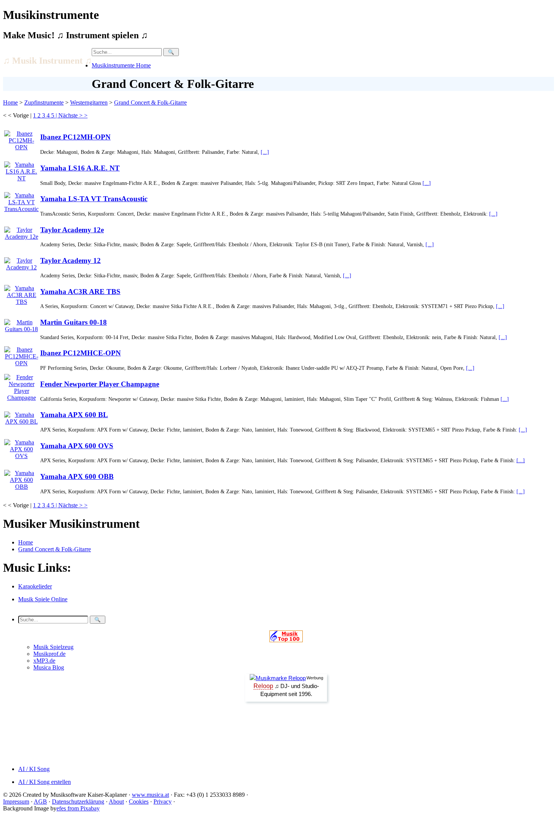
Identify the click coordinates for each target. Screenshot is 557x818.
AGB (40, 801)
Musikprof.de (49, 654)
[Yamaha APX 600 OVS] (21, 447)
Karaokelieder (35, 586)
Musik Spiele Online (42, 599)
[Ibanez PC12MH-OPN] (21, 138)
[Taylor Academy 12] (21, 262)
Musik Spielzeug (53, 647)
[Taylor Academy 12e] (21, 231)
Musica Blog (48, 667)
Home (10, 102)
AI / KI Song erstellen (44, 782)
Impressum (16, 801)
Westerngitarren (89, 102)
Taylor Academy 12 (70, 260)
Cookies (139, 801)
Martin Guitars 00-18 (73, 322)
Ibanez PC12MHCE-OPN (80, 353)
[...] (265, 152)
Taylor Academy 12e (72, 230)
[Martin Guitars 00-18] (21, 324)
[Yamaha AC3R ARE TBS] (21, 293)
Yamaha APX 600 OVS (76, 446)
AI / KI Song (34, 769)
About (116, 801)
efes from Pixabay (78, 808)
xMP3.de (44, 660)
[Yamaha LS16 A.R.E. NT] (21, 169)
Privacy (162, 801)
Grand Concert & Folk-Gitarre (150, 102)
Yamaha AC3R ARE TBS (80, 292)
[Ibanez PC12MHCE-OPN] (21, 354)
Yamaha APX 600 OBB (77, 476)
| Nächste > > (72, 115)
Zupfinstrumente (44, 102)
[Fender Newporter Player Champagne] (21, 385)
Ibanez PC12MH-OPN (75, 137)
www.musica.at (150, 794)
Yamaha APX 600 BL (74, 415)
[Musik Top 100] (286, 640)
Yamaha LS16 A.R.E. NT (80, 168)
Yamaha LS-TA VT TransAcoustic (93, 199)
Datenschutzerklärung (78, 801)
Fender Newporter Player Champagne (99, 384)
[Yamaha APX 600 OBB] (21, 478)
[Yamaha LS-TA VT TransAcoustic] (21, 200)
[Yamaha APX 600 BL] (21, 416)
